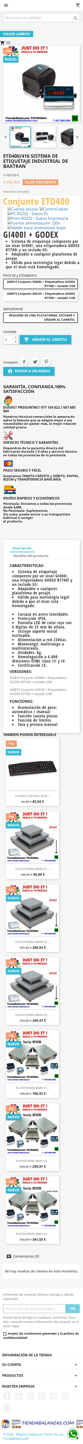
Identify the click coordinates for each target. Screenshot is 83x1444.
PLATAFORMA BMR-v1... (32, 1088)
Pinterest (46, 362)
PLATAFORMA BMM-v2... (32, 942)
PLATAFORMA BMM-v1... (32, 869)
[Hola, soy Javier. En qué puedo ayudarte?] (72, 1433)
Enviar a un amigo (29, 371)
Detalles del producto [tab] (30, 556)
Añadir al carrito (45, 339)
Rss (30, 1396)
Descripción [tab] (22, 548)
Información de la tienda (27, 1355)
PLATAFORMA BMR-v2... (32, 1161)
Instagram (65, 1396)
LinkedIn (7, 1408)
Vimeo (53, 1396)
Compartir (24, 362)
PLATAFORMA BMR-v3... (32, 1234)
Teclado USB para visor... (32, 796)
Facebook (7, 1396)
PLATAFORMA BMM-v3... (32, 1015)
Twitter (18, 1396)
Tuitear (35, 362)
